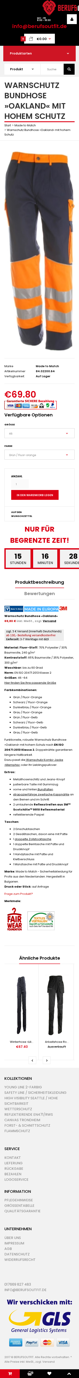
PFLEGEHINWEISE (18, 1200)
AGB (8, 1248)
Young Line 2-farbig (23, 1087)
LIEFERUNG (13, 1163)
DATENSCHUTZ (17, 1254)
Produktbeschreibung (39, 582)
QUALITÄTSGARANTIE (22, 1211)
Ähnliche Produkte (39, 958)
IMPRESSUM (14, 1243)
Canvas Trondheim (22, 1119)
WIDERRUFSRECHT (20, 1259)
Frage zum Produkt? (18, 894)
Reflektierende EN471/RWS (28, 1114)
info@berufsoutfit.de (39, 26)
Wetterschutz (18, 1109)
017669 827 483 (17, 1284)
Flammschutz (17, 1130)
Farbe (8, 446)
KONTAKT (12, 1157)
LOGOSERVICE (16, 1179)
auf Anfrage (40, 887)
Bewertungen (39, 593)
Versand (49, 621)
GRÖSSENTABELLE (19, 1205)
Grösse (9, 424)
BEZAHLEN (12, 1174)
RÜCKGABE (13, 1168)
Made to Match (25, 125)
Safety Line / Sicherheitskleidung (35, 1092)
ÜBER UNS (12, 1237)
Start (7, 125)
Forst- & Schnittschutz (27, 1125)
